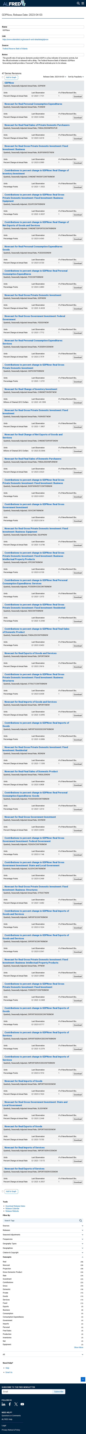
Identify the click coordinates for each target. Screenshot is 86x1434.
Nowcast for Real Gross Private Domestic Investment (33, 295)
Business (6, 1310)
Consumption (8, 1313)
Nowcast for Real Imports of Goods (23, 1081)
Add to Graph (11, 77)
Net (4, 1341)
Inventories (7, 1338)
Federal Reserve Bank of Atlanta (15, 49)
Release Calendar (12, 1208)
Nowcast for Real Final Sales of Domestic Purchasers (33, 458)
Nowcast (6, 1265)
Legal (4, 1426)
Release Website (12, 1211)
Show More (78, 1347)
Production (7, 1334)
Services (6, 1300)
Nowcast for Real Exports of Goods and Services (31, 653)
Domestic (6, 1289)
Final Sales (7, 1331)
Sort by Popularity (75, 77)
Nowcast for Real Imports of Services (25, 1147)
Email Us (8, 1372)
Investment (7, 1279)
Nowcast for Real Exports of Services (24, 1168)
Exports (6, 1306)
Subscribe (58, 1391)
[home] (14, 3)
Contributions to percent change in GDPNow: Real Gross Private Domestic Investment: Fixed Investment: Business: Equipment (33, 197)
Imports (6, 1324)
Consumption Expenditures (13, 1317)
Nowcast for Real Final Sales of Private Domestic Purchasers (37, 125)
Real (4, 1262)
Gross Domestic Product (12, 1272)
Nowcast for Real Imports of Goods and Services (31, 702)
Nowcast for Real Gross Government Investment (30, 817)
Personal (6, 1327)
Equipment (7, 1344)
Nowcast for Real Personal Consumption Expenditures (33, 104)
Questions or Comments (11, 1416)
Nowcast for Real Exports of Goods (23, 1126)
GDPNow (9, 82)
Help (7, 1368)
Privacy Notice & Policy (11, 1430)
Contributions (8, 1282)
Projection (7, 1269)
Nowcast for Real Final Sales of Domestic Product (31, 771)
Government (7, 1320)
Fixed (5, 1303)
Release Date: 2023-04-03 (53, 77)
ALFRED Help (7, 1419)
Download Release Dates (15, 1206)
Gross (5, 1286)
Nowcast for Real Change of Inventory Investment (31, 389)
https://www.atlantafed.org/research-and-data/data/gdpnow (25, 39)
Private (5, 1293)
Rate (4, 1276)
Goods (5, 1296)
